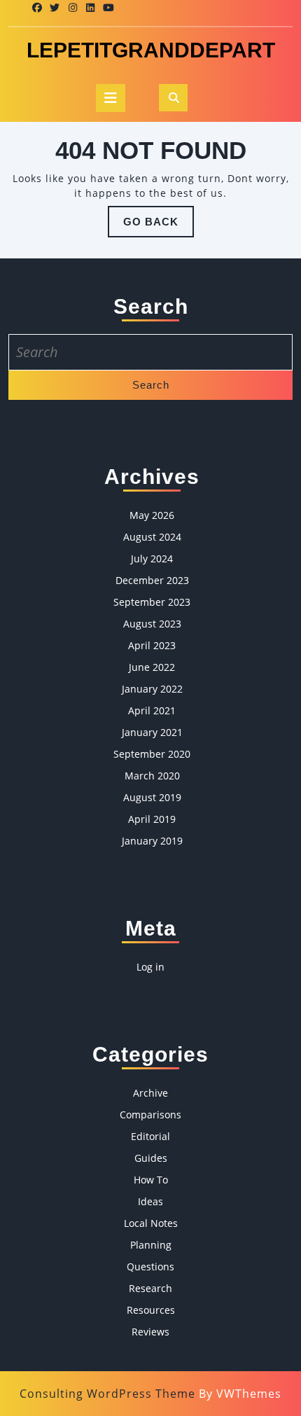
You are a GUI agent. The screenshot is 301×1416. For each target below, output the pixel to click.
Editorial (150, 1136)
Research (150, 1288)
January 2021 (152, 732)
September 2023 (151, 602)
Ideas (150, 1201)
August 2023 (152, 623)
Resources (151, 1310)
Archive (150, 1092)
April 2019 (152, 819)
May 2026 (152, 515)
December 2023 (152, 580)
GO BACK (158, 226)
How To (151, 1179)
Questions (150, 1266)
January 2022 (152, 688)
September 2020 (151, 754)
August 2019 (152, 797)
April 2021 (152, 710)
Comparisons (150, 1114)
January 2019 (152, 840)
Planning (151, 1244)
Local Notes (151, 1223)
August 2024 (152, 536)
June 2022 (152, 667)
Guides (150, 1158)
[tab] (110, 98)
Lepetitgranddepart (151, 50)
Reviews (150, 1331)
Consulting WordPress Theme (107, 1393)
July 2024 (152, 558)
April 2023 (152, 645)
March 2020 (152, 775)
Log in (150, 966)
